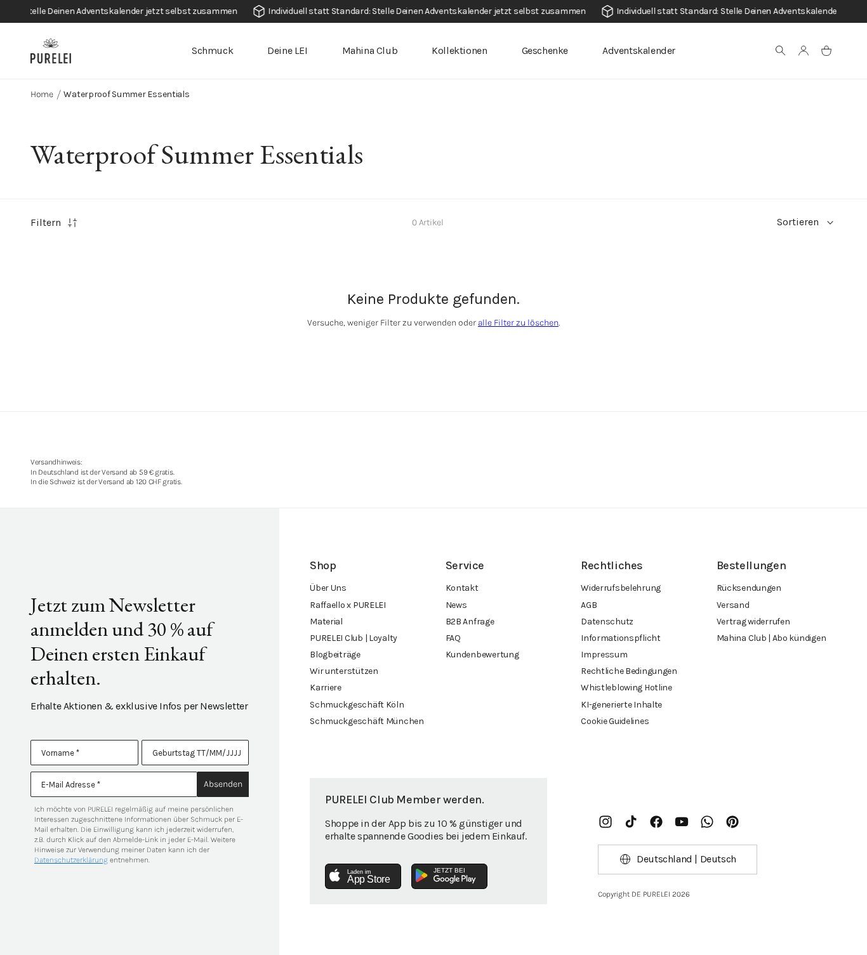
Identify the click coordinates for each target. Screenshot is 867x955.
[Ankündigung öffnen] (433, 11)
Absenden (223, 784)
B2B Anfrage (470, 621)
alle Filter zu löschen (518, 322)
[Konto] (803, 51)
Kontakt (462, 588)
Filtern (45, 222)
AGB (589, 605)
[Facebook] (656, 821)
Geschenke (545, 50)
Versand (733, 605)
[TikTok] (631, 821)
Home (41, 94)
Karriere (325, 687)
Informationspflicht (621, 638)
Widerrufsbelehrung (621, 588)
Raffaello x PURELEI (348, 605)
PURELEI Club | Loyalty (353, 638)
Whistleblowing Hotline (626, 687)
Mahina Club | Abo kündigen (771, 638)
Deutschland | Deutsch (686, 859)
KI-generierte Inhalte (621, 704)
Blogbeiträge (335, 654)
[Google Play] (449, 876)
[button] (781, 51)
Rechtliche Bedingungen (629, 671)
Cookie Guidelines (615, 721)
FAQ (453, 638)
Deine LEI (287, 50)
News (456, 605)
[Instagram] (605, 821)
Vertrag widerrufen (753, 621)
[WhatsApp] (707, 821)
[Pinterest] (732, 821)
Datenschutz (607, 621)
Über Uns (328, 588)
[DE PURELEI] (50, 50)
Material (326, 621)
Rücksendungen (749, 588)
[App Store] (363, 876)
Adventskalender (638, 50)
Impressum (604, 654)
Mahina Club (370, 50)
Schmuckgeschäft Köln (357, 704)
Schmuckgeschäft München (367, 721)
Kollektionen (459, 50)
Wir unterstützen (344, 671)
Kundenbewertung (482, 654)
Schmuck (212, 50)
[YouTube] (681, 821)
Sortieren (798, 222)
